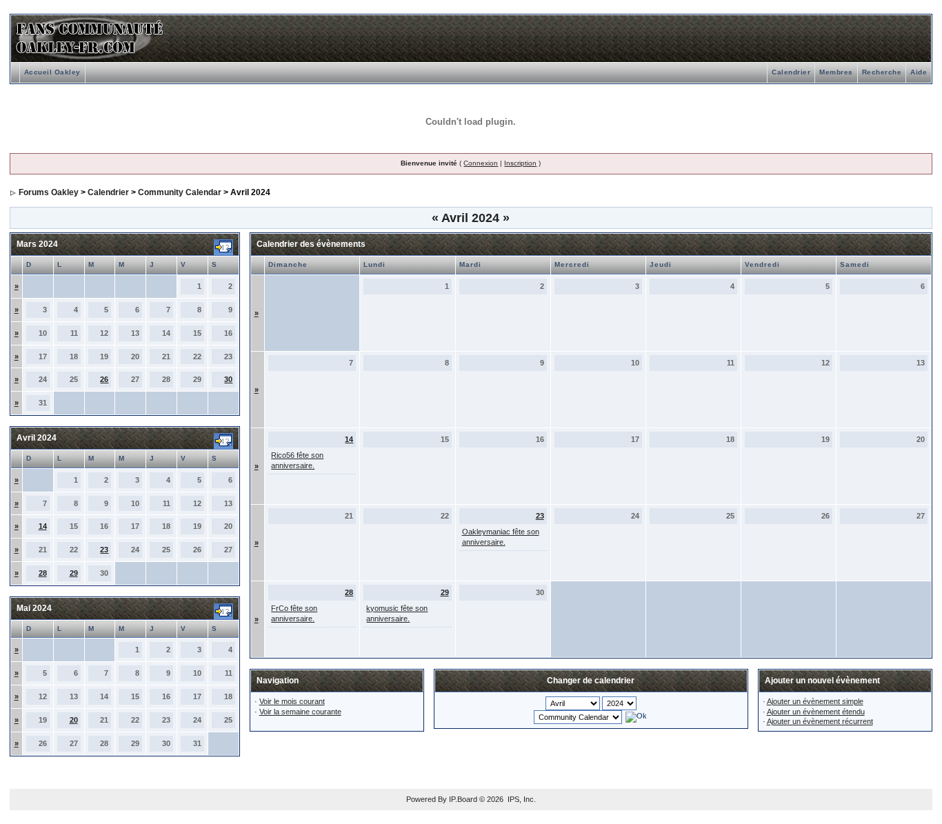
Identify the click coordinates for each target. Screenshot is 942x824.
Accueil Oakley (52, 72)
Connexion (480, 163)
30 (228, 379)
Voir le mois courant (292, 701)
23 (104, 549)
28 (43, 573)
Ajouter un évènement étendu (816, 711)
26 (104, 379)
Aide (918, 72)
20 (74, 720)
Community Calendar (179, 192)
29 (74, 573)
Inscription (520, 163)
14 (43, 526)
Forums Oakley (49, 192)
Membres (836, 72)
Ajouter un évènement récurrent (820, 721)
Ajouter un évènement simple (815, 701)
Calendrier (791, 72)
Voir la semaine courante (300, 711)
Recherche (882, 72)
